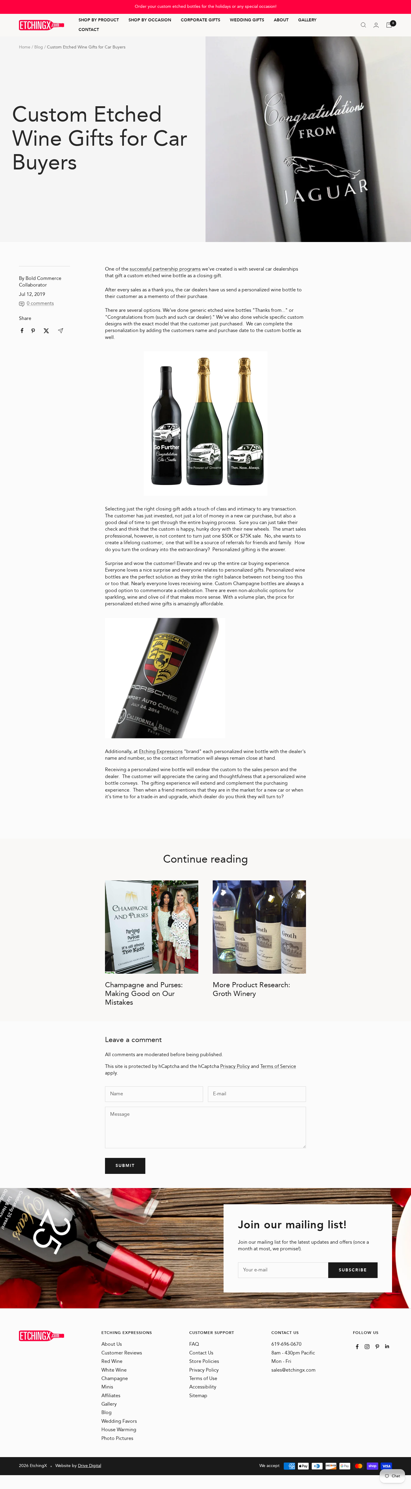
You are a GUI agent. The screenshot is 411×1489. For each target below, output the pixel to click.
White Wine (114, 1370)
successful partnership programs (165, 269)
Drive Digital (89, 1466)
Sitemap (198, 1396)
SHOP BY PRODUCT (99, 20)
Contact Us (201, 1353)
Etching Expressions (161, 751)
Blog (38, 47)
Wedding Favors (119, 1421)
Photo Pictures (117, 1438)
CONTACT (89, 30)
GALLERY (307, 20)
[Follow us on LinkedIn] (387, 1346)
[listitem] (22, 330)
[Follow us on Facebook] (357, 1346)
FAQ (194, 1344)
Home (24, 47)
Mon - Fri (281, 1361)
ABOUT (281, 20)
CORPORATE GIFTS (200, 20)
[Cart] (389, 25)
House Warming (118, 1430)
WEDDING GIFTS (247, 20)
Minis (107, 1387)
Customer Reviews (121, 1353)
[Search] (363, 25)
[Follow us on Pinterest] (377, 1346)
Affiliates (110, 1396)
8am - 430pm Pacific (293, 1353)
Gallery (109, 1404)
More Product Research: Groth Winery (251, 989)
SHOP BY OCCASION (149, 20)
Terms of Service (278, 1066)
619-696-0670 (286, 1344)
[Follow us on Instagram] (367, 1346)
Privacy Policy (235, 1066)
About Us (111, 1344)
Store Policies (204, 1361)
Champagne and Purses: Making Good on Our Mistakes (144, 993)
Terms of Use (203, 1379)
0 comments (40, 303)
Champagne (114, 1379)
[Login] (376, 25)
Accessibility (202, 1387)
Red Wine (111, 1361)
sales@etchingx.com (293, 1370)
